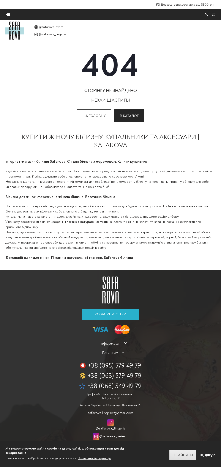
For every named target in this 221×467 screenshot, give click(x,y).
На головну (94, 116)
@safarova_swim (51, 27)
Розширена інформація (94, 458)
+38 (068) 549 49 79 (114, 386)
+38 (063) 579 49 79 (114, 376)
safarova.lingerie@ (110, 412)
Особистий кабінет (206, 14)
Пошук (213, 14)
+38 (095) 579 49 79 (114, 366)
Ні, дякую (208, 455)
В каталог (129, 116)
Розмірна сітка (111, 314)
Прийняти (183, 455)
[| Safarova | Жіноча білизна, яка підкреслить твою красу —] (14, 30)
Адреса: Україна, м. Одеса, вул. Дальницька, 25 (110, 405)
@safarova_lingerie (52, 34)
